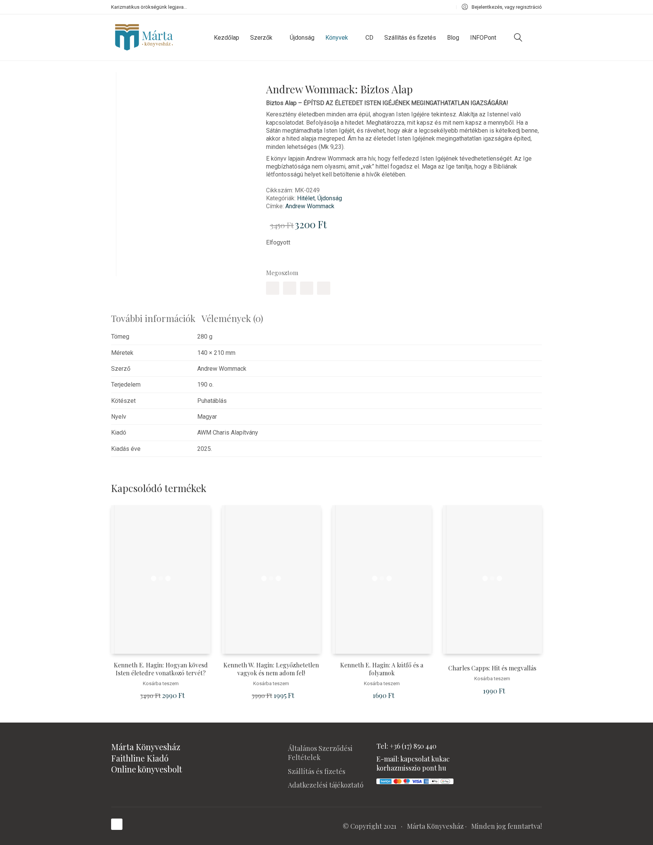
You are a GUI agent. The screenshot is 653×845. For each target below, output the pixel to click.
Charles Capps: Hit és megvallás (492, 668)
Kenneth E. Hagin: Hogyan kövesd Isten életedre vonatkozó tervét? (161, 669)
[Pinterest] (306, 288)
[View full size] (122, 84)
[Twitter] (289, 288)
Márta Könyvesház (435, 826)
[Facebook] (272, 288)
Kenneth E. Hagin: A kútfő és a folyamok (381, 669)
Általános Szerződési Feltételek (320, 753)
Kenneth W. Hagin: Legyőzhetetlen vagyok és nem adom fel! (271, 669)
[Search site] (518, 38)
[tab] (156, 318)
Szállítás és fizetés (316, 771)
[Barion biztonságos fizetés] (414, 780)
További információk (153, 318)
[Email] (323, 288)
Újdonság (329, 198)
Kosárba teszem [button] (161, 683)
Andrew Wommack (309, 206)
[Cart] (538, 37)
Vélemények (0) (232, 318)
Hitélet (306, 198)
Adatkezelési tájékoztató (326, 784)
